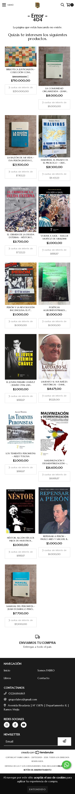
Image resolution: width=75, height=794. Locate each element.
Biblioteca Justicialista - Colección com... (20, 71)
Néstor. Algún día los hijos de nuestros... (20, 539)
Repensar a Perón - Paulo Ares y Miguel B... (54, 537)
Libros (7, 678)
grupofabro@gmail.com (22, 699)
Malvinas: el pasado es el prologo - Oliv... (54, 161)
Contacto (43, 678)
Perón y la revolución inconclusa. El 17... (21, 309)
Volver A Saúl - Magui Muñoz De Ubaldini (54, 237)
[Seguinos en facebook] (15, 725)
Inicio (7, 670)
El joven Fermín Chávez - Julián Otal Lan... (20, 383)
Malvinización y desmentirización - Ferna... (54, 462)
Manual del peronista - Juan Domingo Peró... (20, 607)
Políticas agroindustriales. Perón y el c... (54, 309)
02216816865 (16, 693)
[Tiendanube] (37, 753)
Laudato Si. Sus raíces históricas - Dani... (54, 383)
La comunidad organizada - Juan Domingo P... (54, 90)
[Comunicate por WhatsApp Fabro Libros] (66, 765)
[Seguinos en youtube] (24, 725)
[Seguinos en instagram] (7, 725)
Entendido (37, 789)
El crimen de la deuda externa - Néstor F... (20, 236)
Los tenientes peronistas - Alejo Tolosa (21, 455)
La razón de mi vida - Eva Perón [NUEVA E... (20, 159)
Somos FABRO (46, 670)
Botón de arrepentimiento (37, 770)
